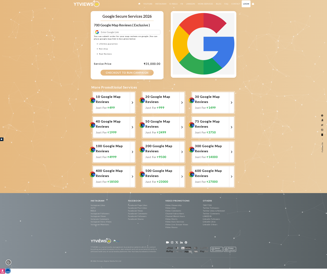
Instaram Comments (100, 219)
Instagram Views (98, 216)
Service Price (103, 64)
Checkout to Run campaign (127, 72)
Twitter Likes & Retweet (214, 211)
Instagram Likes (98, 205)
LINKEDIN (207, 216)
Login (246, 4)
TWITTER (207, 205)
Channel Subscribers (174, 214)
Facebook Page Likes (137, 205)
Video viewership (173, 205)
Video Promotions (177, 200)
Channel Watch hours (175, 216)
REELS (93, 211)
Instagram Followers (100, 214)
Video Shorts (171, 219)
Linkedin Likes (209, 222)
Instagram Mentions (100, 225)
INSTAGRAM (97, 200)
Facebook (134, 200)
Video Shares (171, 227)
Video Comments (173, 211)
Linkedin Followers (211, 219)
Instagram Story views (101, 222)
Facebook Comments (137, 214)
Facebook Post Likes (137, 208)
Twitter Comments (211, 214)
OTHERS (207, 200)
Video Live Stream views (176, 225)
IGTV (93, 208)
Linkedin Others (210, 225)
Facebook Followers (137, 216)
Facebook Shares (136, 219)
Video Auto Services (174, 222)
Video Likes (170, 208)
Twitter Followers (211, 208)
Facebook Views (135, 211)
